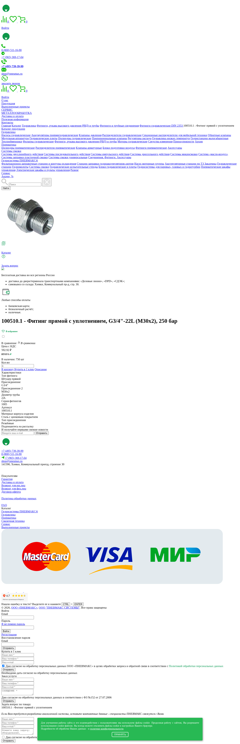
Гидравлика (8, 131)
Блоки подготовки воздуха (119, 147)
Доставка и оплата (12, 116)
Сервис (5, 173)
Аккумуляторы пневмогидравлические (54, 135)
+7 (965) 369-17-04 (12, 57)
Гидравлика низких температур (171, 138)
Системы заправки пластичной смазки (24, 157)
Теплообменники (11, 141)
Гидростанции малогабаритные (209, 138)
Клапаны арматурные (89, 147)
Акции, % (7, 176)
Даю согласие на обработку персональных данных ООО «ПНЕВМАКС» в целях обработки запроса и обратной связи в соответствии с (114, 666)
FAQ (4, 505)
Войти (5, 27)
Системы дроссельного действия (150, 154)
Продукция (8, 103)
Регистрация (9, 634)
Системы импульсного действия (110, 154)
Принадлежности (183, 141)
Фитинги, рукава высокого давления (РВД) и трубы (85, 141)
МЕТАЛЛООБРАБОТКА (16, 112)
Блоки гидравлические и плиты (118, 166)
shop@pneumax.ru (11, 73)
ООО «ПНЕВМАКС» (24, 607)
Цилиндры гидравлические (74, 138)
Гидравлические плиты (43, 138)
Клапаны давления (90, 135)
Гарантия (6, 479)
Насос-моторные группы (149, 163)
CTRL (66, 604)
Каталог (6, 252)
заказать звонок (10, 83)
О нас (4, 100)
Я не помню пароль (13, 623)
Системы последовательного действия (67, 154)
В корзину (7, 369)
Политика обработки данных (18, 498)
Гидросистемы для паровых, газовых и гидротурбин (168, 166)
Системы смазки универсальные (67, 157)
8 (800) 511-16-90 (11, 50)
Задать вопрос (9, 265)
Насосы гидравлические (16, 135)
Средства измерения (160, 141)
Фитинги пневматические (151, 147)
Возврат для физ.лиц (13, 488)
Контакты (7, 122)
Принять (120, 734)
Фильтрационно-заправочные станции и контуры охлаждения (38, 163)
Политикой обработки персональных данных (196, 666)
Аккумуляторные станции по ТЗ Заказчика (190, 163)
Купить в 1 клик (24, 369)
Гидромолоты (20, 166)
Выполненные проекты (15, 106)
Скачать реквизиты (17, 470)
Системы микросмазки (184, 154)
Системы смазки (11, 151)
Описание (41, 369)
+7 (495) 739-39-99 (12, 450)
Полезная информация (14, 119)
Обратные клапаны (219, 135)
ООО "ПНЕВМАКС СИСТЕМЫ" (59, 607)
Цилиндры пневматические (18, 147)
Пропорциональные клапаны (109, 138)
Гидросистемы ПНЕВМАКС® (19, 160)
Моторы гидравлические (132, 141)
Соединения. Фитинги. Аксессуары (109, 157)
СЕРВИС (7, 109)
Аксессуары (175, 147)
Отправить (41, 433)
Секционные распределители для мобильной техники (174, 135)
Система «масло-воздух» (213, 154)
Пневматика (8, 144)
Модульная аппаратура (15, 138)
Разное (74, 170)
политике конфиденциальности (107, 728)
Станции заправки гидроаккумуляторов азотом (105, 163)
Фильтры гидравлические (38, 141)
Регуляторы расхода (139, 138)
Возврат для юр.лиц (13, 485)
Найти (6, 188)
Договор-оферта (11, 491)
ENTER (78, 604)
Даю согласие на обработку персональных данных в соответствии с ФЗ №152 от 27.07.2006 (56, 697)
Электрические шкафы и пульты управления (43, 170)
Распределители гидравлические (122, 135)
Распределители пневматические (55, 147)
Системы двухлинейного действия (22, 154)
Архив (199, 141)
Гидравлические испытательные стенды (74, 166)
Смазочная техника (13, 520)
